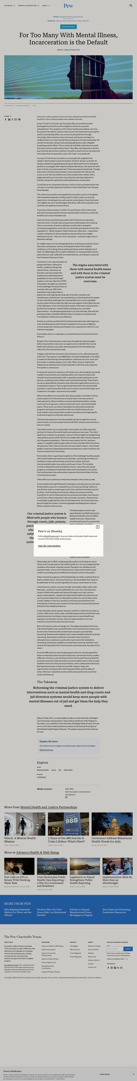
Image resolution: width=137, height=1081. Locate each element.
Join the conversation (49, 546)
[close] (97, 527)
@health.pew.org (51, 536)
